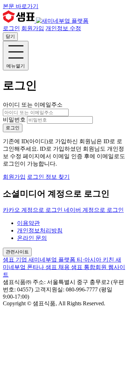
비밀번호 (14, 120)
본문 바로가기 (20, 6)
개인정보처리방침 (40, 230)
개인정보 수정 (63, 28)
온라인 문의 (32, 238)
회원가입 (32, 28)
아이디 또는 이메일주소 (33, 105)
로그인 (11, 28)
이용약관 (28, 223)
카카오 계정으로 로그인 (33, 210)
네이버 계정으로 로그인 (94, 210)
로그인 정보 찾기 (48, 177)
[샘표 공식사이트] (19, 21)
